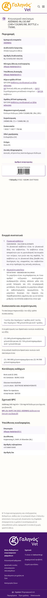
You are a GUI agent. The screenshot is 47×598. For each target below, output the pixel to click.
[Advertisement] (23, 207)
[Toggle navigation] (43, 6)
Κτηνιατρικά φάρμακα (12, 560)
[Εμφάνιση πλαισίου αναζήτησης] (39, 6)
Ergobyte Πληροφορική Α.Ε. (25, 592)
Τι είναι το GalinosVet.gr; (34, 555)
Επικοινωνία (35, 595)
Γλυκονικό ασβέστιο (15, 241)
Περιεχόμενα (12, 595)
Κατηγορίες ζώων (11, 583)
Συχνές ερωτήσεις (31, 564)
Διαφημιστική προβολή (33, 560)
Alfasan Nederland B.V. (12, 67)
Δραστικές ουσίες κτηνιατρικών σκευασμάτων (10, 568)
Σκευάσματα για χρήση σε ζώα (14, 577)
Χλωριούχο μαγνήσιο (15, 270)
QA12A (40, 91)
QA (5, 89)
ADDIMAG (7, 43)
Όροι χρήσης (24, 595)
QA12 (37, 89)
